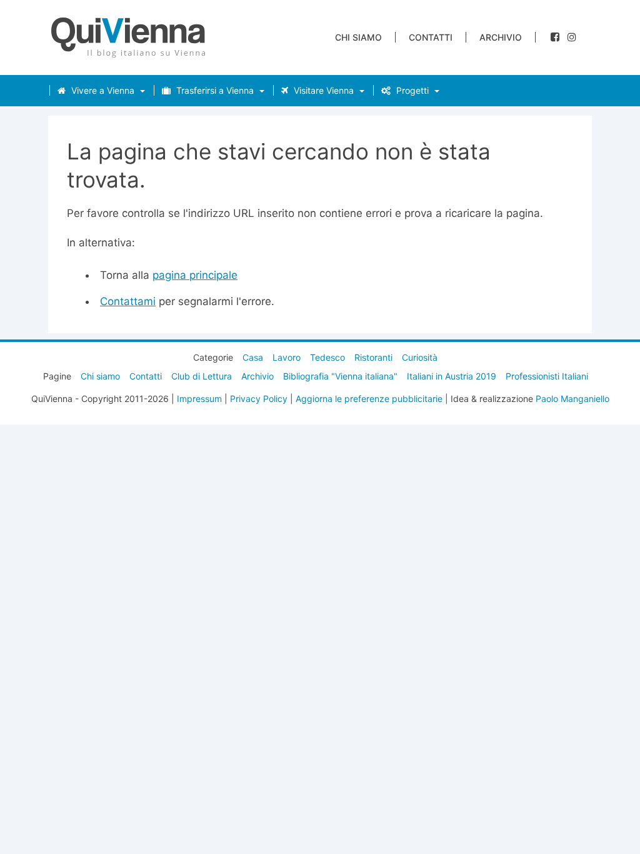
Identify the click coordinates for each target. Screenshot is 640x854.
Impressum (199, 398)
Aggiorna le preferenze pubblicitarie (369, 398)
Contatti (430, 37)
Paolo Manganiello (572, 398)
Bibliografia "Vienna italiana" (340, 376)
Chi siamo (358, 37)
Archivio (500, 37)
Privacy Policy (259, 398)
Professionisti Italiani (547, 376)
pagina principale (195, 275)
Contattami (128, 301)
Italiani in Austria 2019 (451, 376)
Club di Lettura (201, 376)
